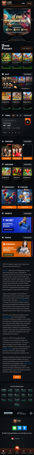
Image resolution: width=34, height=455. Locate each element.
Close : (16, 128)
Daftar (29, 3)
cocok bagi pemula (23, 300)
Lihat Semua (9, 207)
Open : (6, 128)
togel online (27, 363)
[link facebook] (24, 428)
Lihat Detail (6, 158)
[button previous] (17, 115)
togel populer (7, 317)
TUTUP (17, 377)
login (23, 3)
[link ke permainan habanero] (16, 248)
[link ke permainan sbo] (16, 224)
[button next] (20, 115)
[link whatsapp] (14, 428)
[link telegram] (19, 428)
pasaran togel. (7, 348)
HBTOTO (6, 270)
